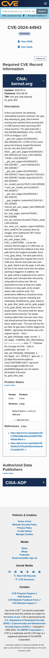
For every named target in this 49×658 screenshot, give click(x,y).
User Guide (26, 47)
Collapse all (40, 58)
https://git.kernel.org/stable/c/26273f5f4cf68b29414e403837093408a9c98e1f (26, 436)
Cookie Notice (24, 531)
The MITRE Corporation (29, 630)
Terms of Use (24, 521)
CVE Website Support (23, 603)
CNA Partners (24, 597)
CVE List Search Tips (12, 16)
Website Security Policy (24, 524)
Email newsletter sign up (24, 558)
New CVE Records (26, 576)
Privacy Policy (24, 528)
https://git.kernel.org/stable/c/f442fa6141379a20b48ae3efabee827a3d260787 (26, 446)
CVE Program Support (24, 593)
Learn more (9, 385)
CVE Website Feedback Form (23, 600)
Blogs (25, 551)
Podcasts (24, 555)
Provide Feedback (36, 16)
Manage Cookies (24, 534)
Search (42, 11)
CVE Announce (26, 579)
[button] (45, 3)
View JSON (26, 41)
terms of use (13, 617)
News (24, 548)
